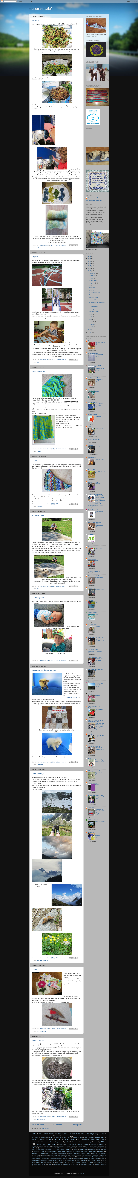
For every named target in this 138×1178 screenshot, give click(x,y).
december (92, 273)
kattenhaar (40, 1146)
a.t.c (70, 1133)
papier (70, 1153)
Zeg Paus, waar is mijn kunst (100, 343)
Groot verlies (98, 548)
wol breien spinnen (58, 1164)
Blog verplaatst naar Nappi (99, 659)
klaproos (61, 1146)
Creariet (90, 445)
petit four (36, 1155)
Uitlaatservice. (99, 428)
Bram (38, 362)
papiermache (77, 1153)
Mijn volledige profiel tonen (94, 200)
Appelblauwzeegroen (94, 746)
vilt (61, 1162)
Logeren (35, 257)
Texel (37, 1162)
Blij (96, 602)
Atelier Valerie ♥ (93, 510)
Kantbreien (101, 1144)
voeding (73, 1162)
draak (103, 1139)
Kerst (96, 614)
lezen (103, 1147)
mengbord (48, 1149)
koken (33, 1148)
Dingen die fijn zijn (94, 439)
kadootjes (93, 1144)
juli (90, 285)
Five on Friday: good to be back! (99, 760)
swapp (78, 1160)
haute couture (52, 1144)
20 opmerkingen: (61, 958)
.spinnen (34, 1133)
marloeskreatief (40, 9)
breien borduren (78, 1137)
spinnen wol (62, 1160)
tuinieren (47, 1162)
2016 (89, 263)
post (38, 1031)
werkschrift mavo (36, 1164)
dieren (92, 1139)
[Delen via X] (74, 245)
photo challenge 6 (86, 1155)
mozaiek (68, 1149)
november (92, 275)
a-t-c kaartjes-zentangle (61, 1133)
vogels (78, 1162)
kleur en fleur (88, 1146)
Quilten (92, 1157)
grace (95, 1142)
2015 (89, 266)
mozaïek (76, 1149)
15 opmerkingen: (61, 762)
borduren (92, 1135)
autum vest (38, 1135)
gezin (81, 1141)
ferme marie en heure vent (96, 637)
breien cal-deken (88, 1137)
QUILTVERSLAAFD (94, 571)
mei (90, 317)
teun (33, 1162)
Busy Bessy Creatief (94, 522)
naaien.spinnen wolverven (80, 1151)
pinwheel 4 (56, 1156)
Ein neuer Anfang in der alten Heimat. (99, 685)
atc (32, 1135)
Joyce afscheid (72, 1144)
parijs (83, 1153)
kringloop (59, 1148)
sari (70, 1158)
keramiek (47, 1146)
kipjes (96, 560)
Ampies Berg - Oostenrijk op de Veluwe (99, 368)
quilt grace (86, 1156)
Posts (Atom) (45, 1128)
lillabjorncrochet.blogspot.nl (38, 1149)
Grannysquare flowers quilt (99, 710)
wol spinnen (67, 1164)
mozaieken (83, 1149)
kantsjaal (34, 1146)
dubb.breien (34, 1141)
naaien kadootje (61, 1151)
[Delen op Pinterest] (77, 245)
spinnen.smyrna (70, 1160)
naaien (39, 451)
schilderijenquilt (95, 1158)
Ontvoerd (97, 626)
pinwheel (103, 1155)
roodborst (43, 1031)
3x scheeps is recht (39, 371)
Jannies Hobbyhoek (94, 657)
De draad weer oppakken (99, 380)
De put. (97, 671)
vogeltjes (84, 1162)
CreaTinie (91, 807)
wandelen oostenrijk (43, 960)
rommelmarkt (45, 1158)
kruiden (67, 1147)
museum (36, 1151)
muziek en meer (93, 482)
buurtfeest (34, 1139)
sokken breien (35, 1160)
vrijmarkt (90, 1162)
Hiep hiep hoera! (99, 589)
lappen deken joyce (87, 1147)
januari (91, 326)
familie (67, 1142)
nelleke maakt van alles (95, 795)
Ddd (80, 1139)
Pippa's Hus (91, 588)
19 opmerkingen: (61, 448)
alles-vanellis (92, 457)
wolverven (91, 1164)
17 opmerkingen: (61, 1116)
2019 (89, 256)
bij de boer (75, 1135)
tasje (89, 1160)
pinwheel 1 (49, 1156)
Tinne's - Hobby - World (95, 494)
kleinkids (67, 1146)
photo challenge (64, 1155)
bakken (57, 1135)
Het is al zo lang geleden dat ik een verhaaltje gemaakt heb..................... (100, 726)
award (51, 1135)
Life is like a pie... (93, 649)
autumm (45, 1135)
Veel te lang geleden (98, 773)
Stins (89, 758)
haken (103, 1141)
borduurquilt (101, 1135)
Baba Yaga (91, 681)
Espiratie (91, 534)
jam (66, 1144)
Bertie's (90, 341)
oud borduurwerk (63, 1153)
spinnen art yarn (53, 1160)
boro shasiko (44, 1137)
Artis (103, 1133)
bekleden (68, 1135)
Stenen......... (98, 391)
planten (63, 1157)
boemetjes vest (84, 1135)
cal (45, 1139)
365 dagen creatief (94, 770)
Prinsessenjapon (99, 459)
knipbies (96, 1146)
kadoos (80, 1144)
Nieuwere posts (38, 1125)
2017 (89, 261)
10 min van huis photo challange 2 (46, 1133)
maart (91, 321)
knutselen (101, 1146)
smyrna (102, 1158)
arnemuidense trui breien (93, 1133)
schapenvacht (41, 1119)
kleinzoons (80, 1146)
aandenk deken (76, 1133)
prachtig (35, 969)
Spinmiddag (98, 447)
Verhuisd (97, 536)
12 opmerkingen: (61, 1028)
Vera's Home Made (94, 575)
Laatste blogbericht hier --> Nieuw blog (99, 525)
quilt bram (79, 1156)
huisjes (61, 1144)
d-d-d (50, 1139)
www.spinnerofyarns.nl (70, 697)
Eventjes (97, 483)
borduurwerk (35, 1137)
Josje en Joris (99, 577)
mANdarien (91, 694)
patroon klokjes (102, 1153)
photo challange (53, 1155)
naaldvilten (40, 764)
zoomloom (103, 1164)
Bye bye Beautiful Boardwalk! (100, 472)
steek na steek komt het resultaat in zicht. (95, 720)
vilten (65, 1162)
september (92, 280)
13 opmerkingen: (61, 586)
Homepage (57, 1125)
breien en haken (99, 1137)
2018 (89, 258)
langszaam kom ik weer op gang (44, 670)
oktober (91, 278)
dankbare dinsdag (69, 1139)
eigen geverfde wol (49, 1142)
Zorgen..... (98, 784)
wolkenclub (84, 1164)
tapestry (84, 1160)
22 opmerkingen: (61, 245)
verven (52, 1162)
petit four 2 (44, 1155)
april (90, 319)
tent (38, 588)
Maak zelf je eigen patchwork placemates (99, 749)
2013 (89, 271)
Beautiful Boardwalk (94, 470)
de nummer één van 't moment (99, 736)
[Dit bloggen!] (72, 245)
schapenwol (84, 1158)
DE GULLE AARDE (93, 820)
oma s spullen (54, 1153)
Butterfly (97, 695)
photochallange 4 (95, 1155)
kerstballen (54, 1146)
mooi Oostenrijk (38, 773)
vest (57, 1162)
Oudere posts (76, 1125)
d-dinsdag (57, 1139)
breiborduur (58, 1137)
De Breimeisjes (92, 402)
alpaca (83, 1133)
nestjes (47, 1153)
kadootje (86, 1144)
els (73, 979)
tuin (42, 1162)
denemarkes (86, 1139)
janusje (90, 734)
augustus (92, 283)
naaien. (69, 1151)
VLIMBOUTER (92, 625)
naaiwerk (100, 1151)
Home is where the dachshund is (94, 707)
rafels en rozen (92, 427)
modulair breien (60, 1149)
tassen (93, 1160)
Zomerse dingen (38, 515)
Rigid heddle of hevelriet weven (99, 639)
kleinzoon (73, 1146)
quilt (73, 1157)
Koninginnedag (43, 1147)
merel (54, 1149)
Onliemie (91, 600)
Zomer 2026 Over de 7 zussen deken (100, 405)
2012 (89, 330)
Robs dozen (99, 1156)
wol (50, 1164)
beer (62, 1135)
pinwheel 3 (40, 506)
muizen (104, 1149)
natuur (42, 1153)
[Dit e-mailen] (70, 245)
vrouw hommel (92, 783)
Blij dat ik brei (92, 414)
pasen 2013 (94, 1153)
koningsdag (52, 1147)
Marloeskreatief (93, 198)
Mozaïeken (92, 1149)
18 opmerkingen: (61, 359)
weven (44, 1164)
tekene (98, 1160)
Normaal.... (98, 416)
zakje (97, 1164)
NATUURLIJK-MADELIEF (95, 669)
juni (90, 314)
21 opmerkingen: (61, 504)
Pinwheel (35, 460)
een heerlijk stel (38, 598)
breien (66, 1137)
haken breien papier (41, 1144)
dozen (98, 1139)
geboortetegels (74, 1141)
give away (88, 1142)
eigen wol (59, 1142)
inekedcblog (92, 559)
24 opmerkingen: (61, 660)
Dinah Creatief (92, 612)
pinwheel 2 (36, 1156)
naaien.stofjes (92, 1151)
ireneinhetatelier (93, 353)
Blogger (82, 1173)
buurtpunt (41, 1139)
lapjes (78, 1147)
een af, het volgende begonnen (98, 835)
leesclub (97, 1147)
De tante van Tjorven (94, 365)
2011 (89, 332)
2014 (89, 268)
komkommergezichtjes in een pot (100, 822)
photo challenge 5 (76, 1155)
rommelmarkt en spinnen (55, 1158)
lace (72, 1148)
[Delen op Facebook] (75, 245)
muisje (98, 1149)
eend (40, 1141)
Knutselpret (91, 390)
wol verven (36, 20)
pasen (88, 1153)
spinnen (43, 1160)
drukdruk (91, 832)
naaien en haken (52, 1151)
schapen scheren (38, 1040)
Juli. (89, 441)
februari (91, 324)
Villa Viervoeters (93, 546)
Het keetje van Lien (94, 377)
